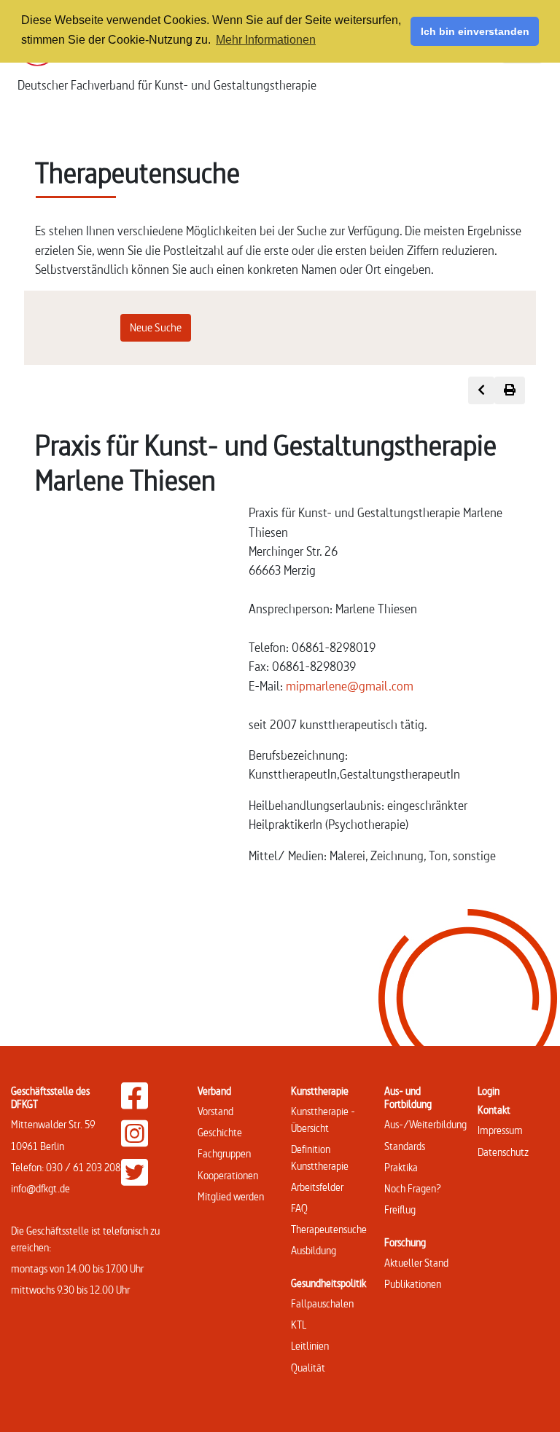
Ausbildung (313, 1250)
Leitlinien (310, 1345)
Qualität (308, 1367)
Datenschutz (503, 1152)
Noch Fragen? (412, 1188)
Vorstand (215, 1111)
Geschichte (220, 1132)
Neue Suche (156, 327)
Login (488, 1091)
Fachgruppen (224, 1153)
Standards (404, 1146)
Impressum (500, 1130)
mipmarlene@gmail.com (349, 685)
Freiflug (400, 1209)
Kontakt (494, 1109)
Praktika (401, 1167)
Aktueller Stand (416, 1262)
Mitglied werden (231, 1196)
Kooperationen (228, 1175)
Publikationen (412, 1284)
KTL (298, 1324)
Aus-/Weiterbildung (425, 1124)
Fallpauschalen (322, 1303)
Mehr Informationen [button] (266, 40)
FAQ (299, 1208)
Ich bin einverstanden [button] (475, 31)
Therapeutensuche (329, 1229)
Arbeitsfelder (317, 1187)
